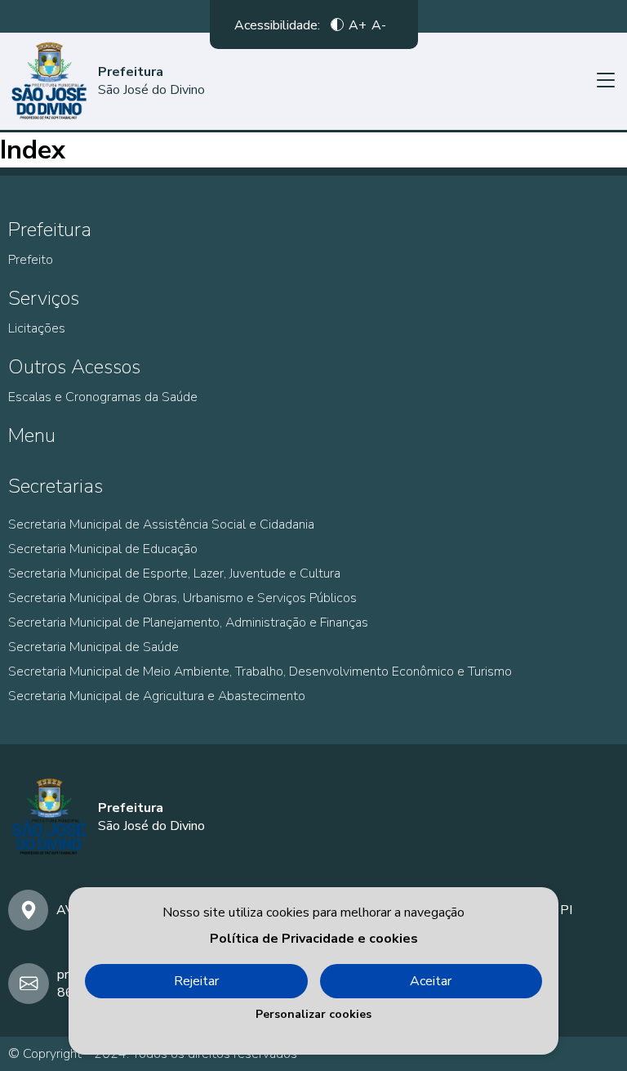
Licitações (36, 328)
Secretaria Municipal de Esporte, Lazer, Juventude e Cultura (174, 573)
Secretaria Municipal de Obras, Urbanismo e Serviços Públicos (182, 598)
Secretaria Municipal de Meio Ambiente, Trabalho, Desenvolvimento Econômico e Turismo (260, 672)
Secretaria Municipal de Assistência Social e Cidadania (161, 524)
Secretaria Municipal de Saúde (93, 647)
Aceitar (430, 981)
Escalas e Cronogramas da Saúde (103, 397)
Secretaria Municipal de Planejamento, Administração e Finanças (188, 622)
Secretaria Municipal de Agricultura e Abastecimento (156, 696)
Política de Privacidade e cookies (314, 939)
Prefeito (30, 260)
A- (378, 24)
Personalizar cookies (313, 1014)
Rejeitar (196, 981)
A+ (358, 24)
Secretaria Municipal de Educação (103, 549)
